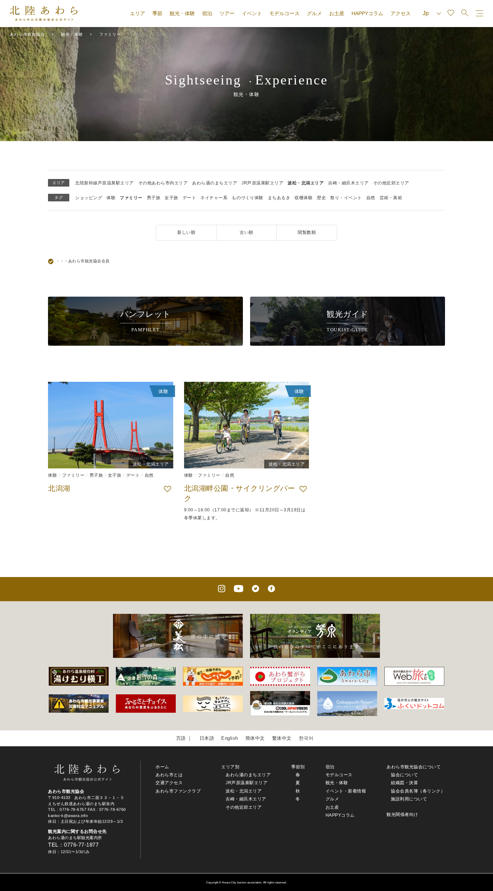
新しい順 (186, 232)
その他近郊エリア (391, 182)
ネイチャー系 (213, 197)
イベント (252, 13)
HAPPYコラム (367, 13)
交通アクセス (169, 782)
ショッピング (88, 197)
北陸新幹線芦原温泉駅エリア (104, 182)
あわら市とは (169, 774)
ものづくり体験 (247, 197)
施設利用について (409, 799)
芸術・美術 (391, 197)
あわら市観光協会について (414, 766)
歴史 (321, 197)
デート (189, 197)
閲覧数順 (307, 232)
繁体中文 (282, 738)
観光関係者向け (402, 814)
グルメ (314, 13)
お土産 (336, 13)
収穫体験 (304, 197)
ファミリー (131, 197)
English (229, 738)
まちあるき (279, 197)
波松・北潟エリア (306, 182)
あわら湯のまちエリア (214, 182)
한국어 (306, 738)
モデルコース (284, 13)
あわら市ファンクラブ (178, 791)
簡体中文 (255, 738)
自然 (370, 197)
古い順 (246, 232)
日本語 (207, 738)
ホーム (162, 766)
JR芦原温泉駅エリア (262, 182)
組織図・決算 (404, 782)
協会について (404, 774)
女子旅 (171, 197)
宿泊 (207, 13)
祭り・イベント (346, 197)
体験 (110, 197)
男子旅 (154, 197)
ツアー (227, 13)
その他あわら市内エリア (163, 182)
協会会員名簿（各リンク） (418, 791)
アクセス (401, 13)
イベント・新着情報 (346, 791)
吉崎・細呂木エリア (348, 182)
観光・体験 (182, 13)
